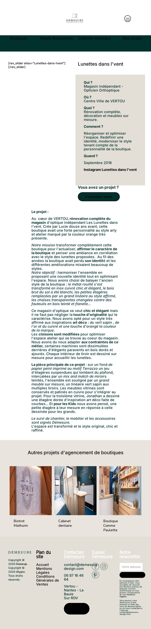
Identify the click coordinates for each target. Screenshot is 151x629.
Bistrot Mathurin (21, 523)
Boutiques (19, 38)
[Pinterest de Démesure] (95, 577)
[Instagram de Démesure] (104, 569)
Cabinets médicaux (94, 38)
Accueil (42, 565)
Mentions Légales (44, 570)
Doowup (21, 564)
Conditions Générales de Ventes (47, 580)
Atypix (20, 571)
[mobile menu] (127, 18)
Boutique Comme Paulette (110, 525)
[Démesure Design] (74, 17)
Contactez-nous (76, 609)
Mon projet (132, 38)
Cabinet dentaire (65, 523)
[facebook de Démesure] (95, 569)
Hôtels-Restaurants (56, 38)
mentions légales (127, 595)
